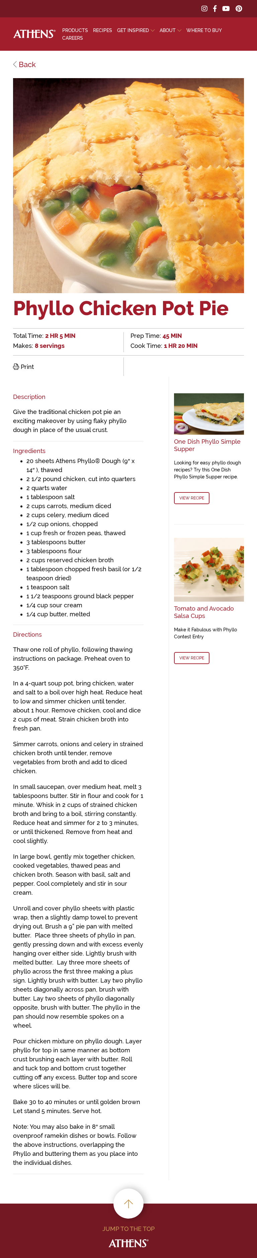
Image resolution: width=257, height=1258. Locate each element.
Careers (72, 38)
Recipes (102, 30)
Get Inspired (133, 30)
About (168, 30)
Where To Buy (204, 30)
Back (26, 64)
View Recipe (191, 498)
